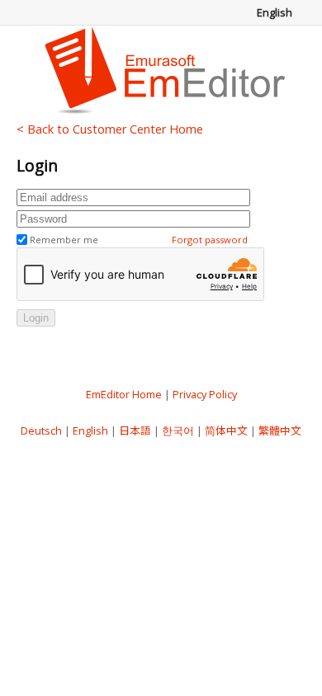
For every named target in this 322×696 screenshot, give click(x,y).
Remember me (64, 239)
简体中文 (226, 430)
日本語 (135, 430)
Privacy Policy (205, 394)
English (90, 430)
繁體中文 (279, 430)
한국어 (178, 430)
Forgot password (210, 239)
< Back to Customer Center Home (110, 129)
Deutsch (41, 430)
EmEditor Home (124, 394)
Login (36, 318)
